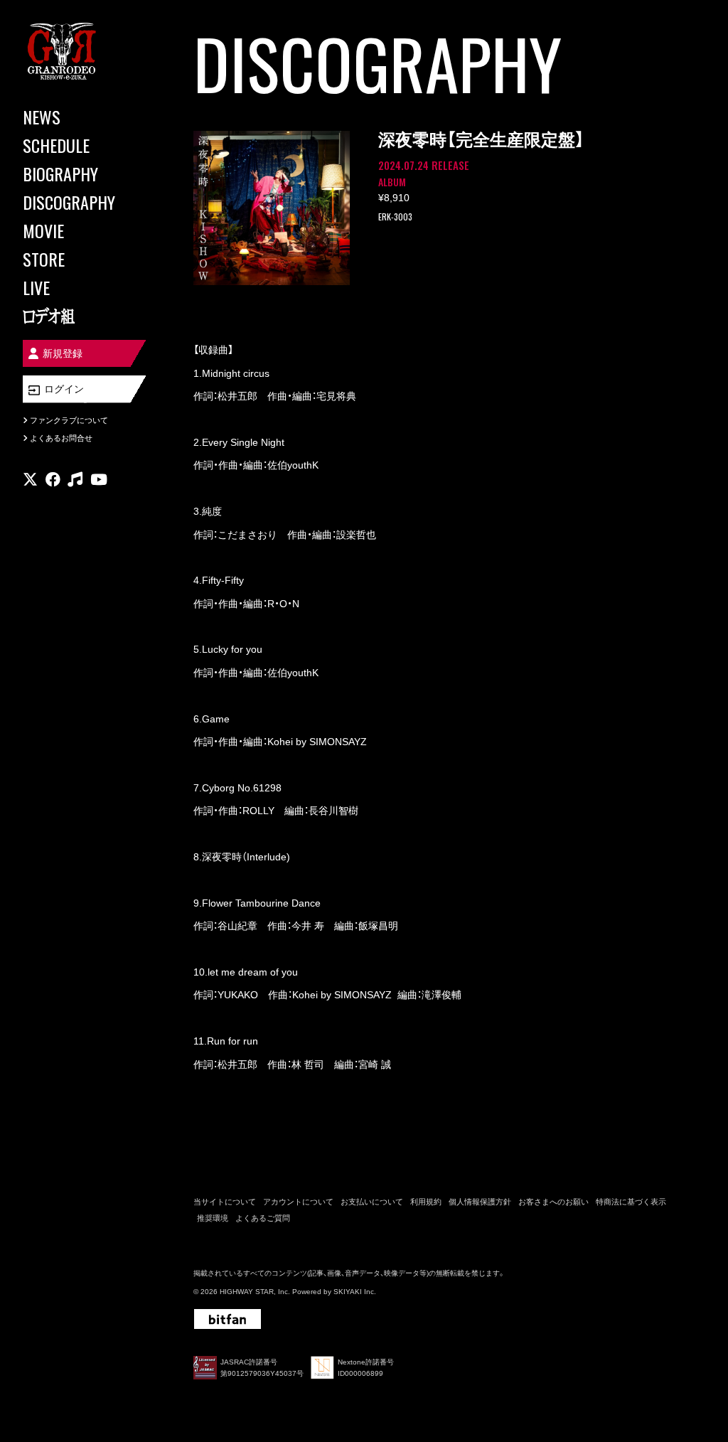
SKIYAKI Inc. (354, 1292)
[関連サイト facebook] (53, 479)
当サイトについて (224, 1201)
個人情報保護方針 (480, 1201)
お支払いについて (372, 1201)
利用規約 (425, 1201)
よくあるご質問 (262, 1218)
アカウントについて (298, 1201)
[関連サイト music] (75, 479)
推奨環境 (212, 1218)
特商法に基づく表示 (631, 1201)
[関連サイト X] (30, 479)
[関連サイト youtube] (98, 479)
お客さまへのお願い (553, 1201)
